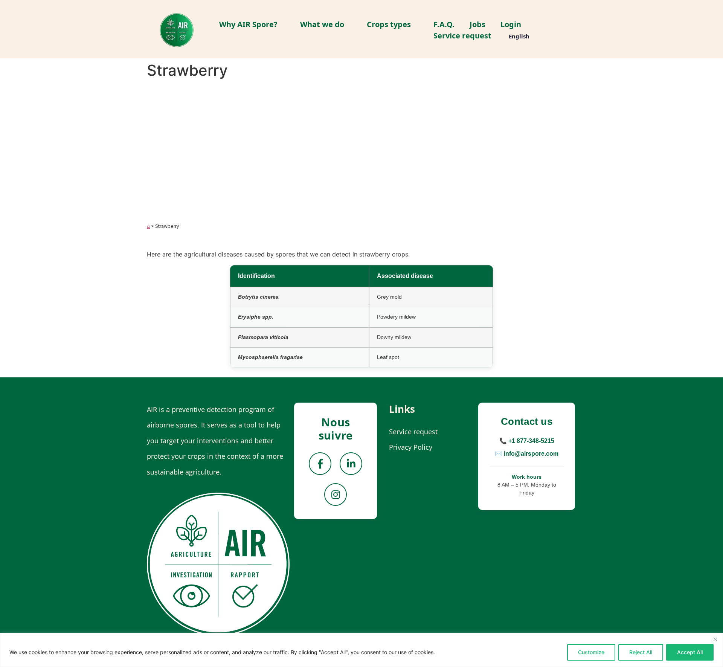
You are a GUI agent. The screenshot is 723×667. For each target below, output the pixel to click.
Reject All (640, 652)
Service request (462, 36)
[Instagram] (335, 494)
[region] (361, 650)
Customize (591, 652)
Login (510, 24)
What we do (322, 24)
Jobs (477, 24)
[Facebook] (320, 463)
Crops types (389, 24)
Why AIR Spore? (248, 24)
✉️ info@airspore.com (526, 453)
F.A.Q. (444, 24)
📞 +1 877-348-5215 (526, 441)
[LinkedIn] (351, 463)
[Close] (715, 639)
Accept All (690, 652)
